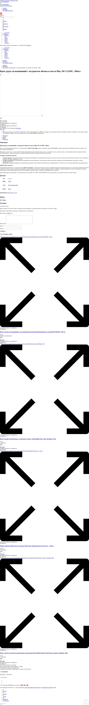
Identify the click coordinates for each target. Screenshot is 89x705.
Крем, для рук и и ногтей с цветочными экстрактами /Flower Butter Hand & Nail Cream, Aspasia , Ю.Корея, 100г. (34, 653)
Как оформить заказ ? (8, 10)
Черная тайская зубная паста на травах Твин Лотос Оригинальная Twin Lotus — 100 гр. (27, 546)
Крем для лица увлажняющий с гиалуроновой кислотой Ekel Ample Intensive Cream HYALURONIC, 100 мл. (32, 332)
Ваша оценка (3, 213)
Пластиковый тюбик (13, 185)
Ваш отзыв (3, 223)
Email (1, 228)
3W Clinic (2, 129)
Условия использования (46, 687)
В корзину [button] (2, 340)
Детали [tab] (4, 137)
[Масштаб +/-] (0, 703)
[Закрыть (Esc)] (4, 703)
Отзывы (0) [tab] (5, 139)
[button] (8, 123)
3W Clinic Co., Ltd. (12, 192)
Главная (5, 65)
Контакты (5, 9)
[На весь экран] (2, 703)
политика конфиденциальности (32, 687)
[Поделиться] (3, 703)
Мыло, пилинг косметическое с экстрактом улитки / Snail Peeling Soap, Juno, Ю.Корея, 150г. (28, 439)
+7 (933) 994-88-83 (4, 1)
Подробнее (28, 45)
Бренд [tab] (4, 138)
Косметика (5, 34)
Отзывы (5, 8)
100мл (9, 181)
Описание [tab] (5, 135)
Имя (1, 226)
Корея (9, 189)
